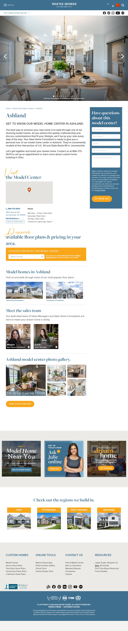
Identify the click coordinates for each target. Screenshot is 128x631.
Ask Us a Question (73, 566)
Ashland (39, 108)
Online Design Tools (44, 571)
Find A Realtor (101, 571)
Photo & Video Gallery (45, 566)
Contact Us (74, 555)
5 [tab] (61, 96)
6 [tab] (63, 96)
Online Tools (46, 555)
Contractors (70, 571)
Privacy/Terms (54, 607)
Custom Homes (17, 555)
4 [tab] (59, 96)
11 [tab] (72, 96)
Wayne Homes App (44, 563)
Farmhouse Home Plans (16, 571)
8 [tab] (67, 96)
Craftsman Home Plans (16, 574)
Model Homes (12, 563)
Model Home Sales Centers (23, 108)
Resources (103, 555)
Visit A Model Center (74, 563)
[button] (29, 190)
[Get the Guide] (106, 476)
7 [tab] (65, 96)
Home (8, 108)
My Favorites (117, 5)
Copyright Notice (72, 607)
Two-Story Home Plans (16, 569)
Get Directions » (13, 218)
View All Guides (102, 566)
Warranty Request (73, 569)
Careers (68, 574)
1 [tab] (53, 96)
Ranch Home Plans (14, 566)
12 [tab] (74, 96)
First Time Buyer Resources (107, 569)
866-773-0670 (14, 209)
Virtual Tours (41, 569)
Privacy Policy (100, 190)
